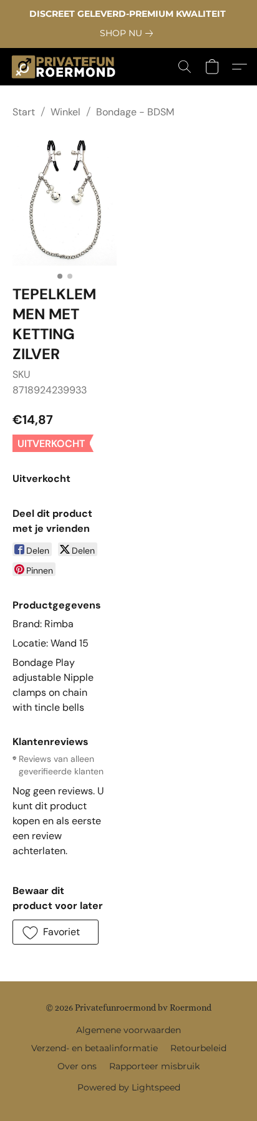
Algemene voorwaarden (128, 1030)
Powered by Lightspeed (128, 1087)
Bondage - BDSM (135, 111)
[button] (66, 66)
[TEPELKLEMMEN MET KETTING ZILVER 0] (64, 199)
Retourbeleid (198, 1048)
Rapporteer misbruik (154, 1066)
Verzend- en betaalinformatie (94, 1048)
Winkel (65, 111)
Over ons (77, 1066)
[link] (129, 33)
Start (23, 111)
